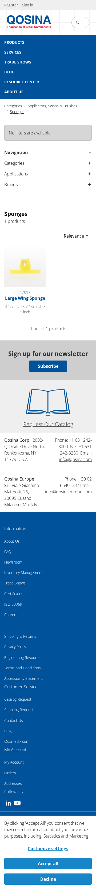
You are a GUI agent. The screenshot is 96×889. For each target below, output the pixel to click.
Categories (13, 105)
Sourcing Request (19, 709)
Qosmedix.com (16, 741)
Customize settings (48, 849)
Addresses (13, 783)
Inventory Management (23, 572)
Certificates (13, 593)
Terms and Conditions (22, 667)
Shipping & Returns (20, 636)
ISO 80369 (13, 604)
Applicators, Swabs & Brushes (52, 105)
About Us (12, 541)
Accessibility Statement (23, 678)
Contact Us (13, 720)
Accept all (48, 864)
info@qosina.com (75, 459)
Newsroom (13, 562)
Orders (10, 772)
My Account (14, 762)
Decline (48, 879)
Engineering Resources (23, 657)
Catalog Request (17, 699)
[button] (27, 5)
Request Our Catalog (48, 424)
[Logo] (29, 22)
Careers (10, 614)
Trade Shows (15, 583)
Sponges (17, 111)
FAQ (7, 551)
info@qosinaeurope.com (68, 492)
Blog (7, 730)
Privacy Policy (15, 646)
